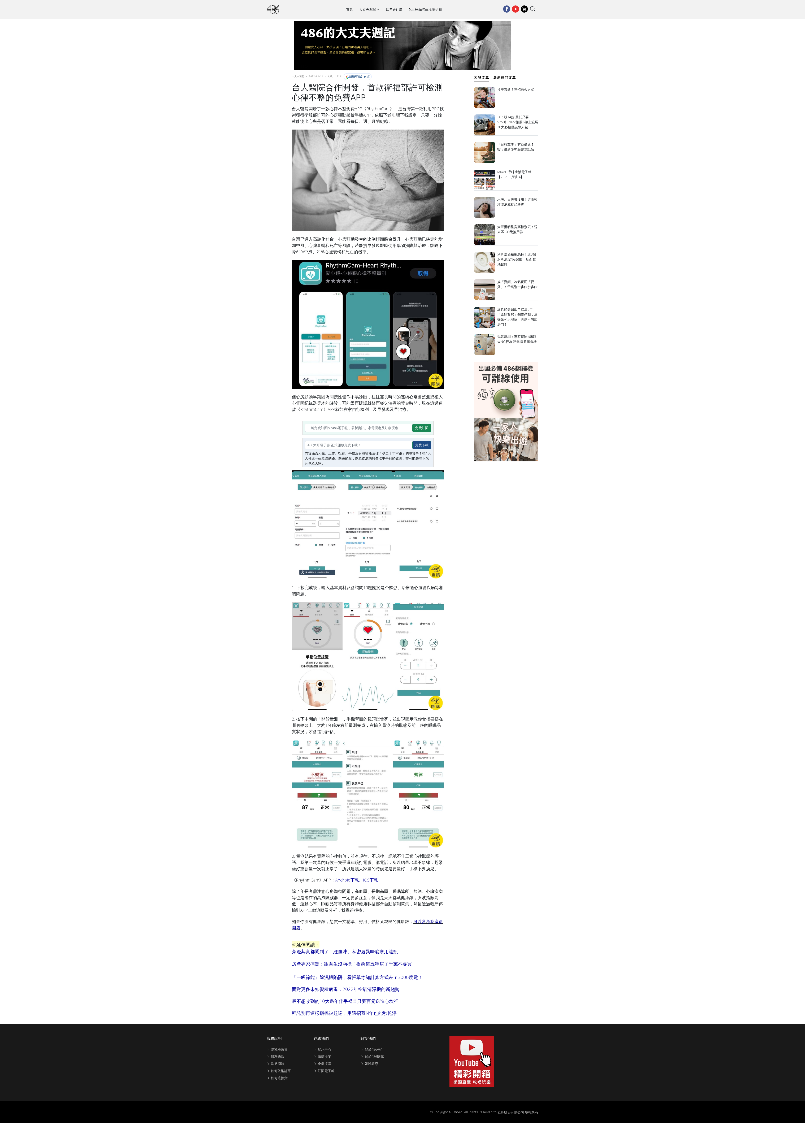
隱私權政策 (279, 1049)
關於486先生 (374, 1049)
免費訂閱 (421, 428)
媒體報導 (371, 1063)
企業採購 (324, 1063)
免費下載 (421, 445)
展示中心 (324, 1049)
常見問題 (277, 1063)
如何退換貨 (279, 1078)
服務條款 (277, 1056)
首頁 (349, 9)
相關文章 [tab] (481, 77)
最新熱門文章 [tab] (504, 77)
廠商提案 (324, 1056)
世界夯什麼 (394, 9)
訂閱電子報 (326, 1070)
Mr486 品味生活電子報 (425, 9)
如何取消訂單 (280, 1070)
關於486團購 (374, 1056)
